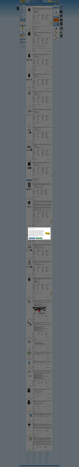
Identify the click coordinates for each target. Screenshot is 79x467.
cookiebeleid (30, 234)
